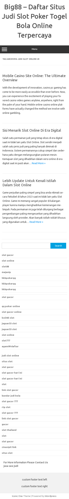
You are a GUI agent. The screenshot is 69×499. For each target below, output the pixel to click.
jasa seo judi (11, 466)
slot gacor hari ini (12, 372)
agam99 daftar (10, 346)
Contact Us (41, 462)
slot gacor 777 (10, 413)
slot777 (6, 340)
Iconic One (17, 496)
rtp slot (6, 407)
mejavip (6, 272)
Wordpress (50, 496)
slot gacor (8, 255)
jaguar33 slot (9, 323)
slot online (8, 260)
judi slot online (10, 355)
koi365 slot (8, 317)
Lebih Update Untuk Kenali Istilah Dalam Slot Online (29, 183)
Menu (34, 49)
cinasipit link (9, 447)
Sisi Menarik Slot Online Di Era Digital (31, 130)
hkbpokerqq (9, 278)
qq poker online (11, 306)
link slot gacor (10, 418)
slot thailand (9, 430)
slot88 (5, 266)
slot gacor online (11, 312)
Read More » (38, 163)
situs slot (7, 361)
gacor (5, 424)
